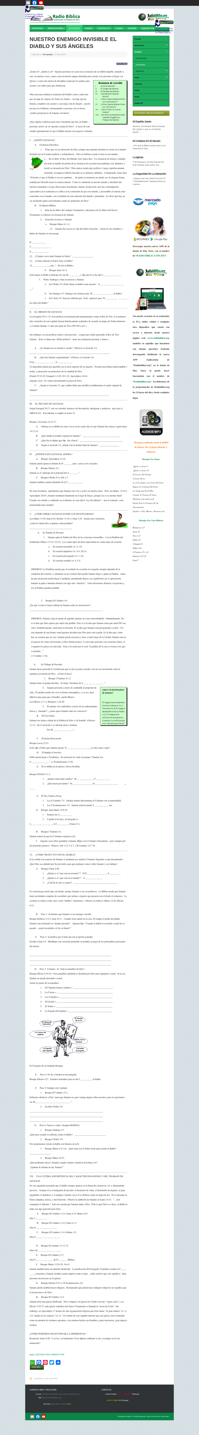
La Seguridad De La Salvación (149, 173)
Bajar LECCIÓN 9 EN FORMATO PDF (47, 1354)
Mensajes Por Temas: (151, 459)
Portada (37, 28)
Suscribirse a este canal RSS (45, 1379)
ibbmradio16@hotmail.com (51, 1394)
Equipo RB (148, 28)
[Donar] (147, 205)
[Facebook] (37, 1417)
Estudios (74, 28)
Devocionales (141, 58)
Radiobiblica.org (142, 381)
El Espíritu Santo (142, 121)
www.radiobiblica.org (158, 338)
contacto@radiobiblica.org (71, 1394)
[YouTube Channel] (43, 1417)
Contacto (104, 28)
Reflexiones (55, 28)
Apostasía (140, 71)
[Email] (32, 1417)
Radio (88, 28)
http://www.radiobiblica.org (51, 1397)
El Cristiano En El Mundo (146, 141)
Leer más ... (36, 1367)
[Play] (153, 22)
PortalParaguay (139, 1416)
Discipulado (48, 54)
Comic (119, 28)
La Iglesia (138, 157)
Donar (132, 28)
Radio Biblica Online (59, 1404)
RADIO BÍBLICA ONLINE (151, 255)
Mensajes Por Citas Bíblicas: (151, 520)
